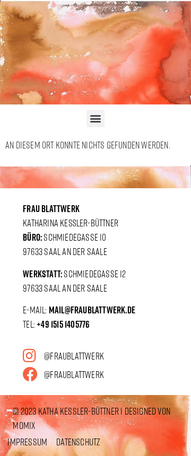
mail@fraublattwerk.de (92, 310)
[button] (95, 118)
